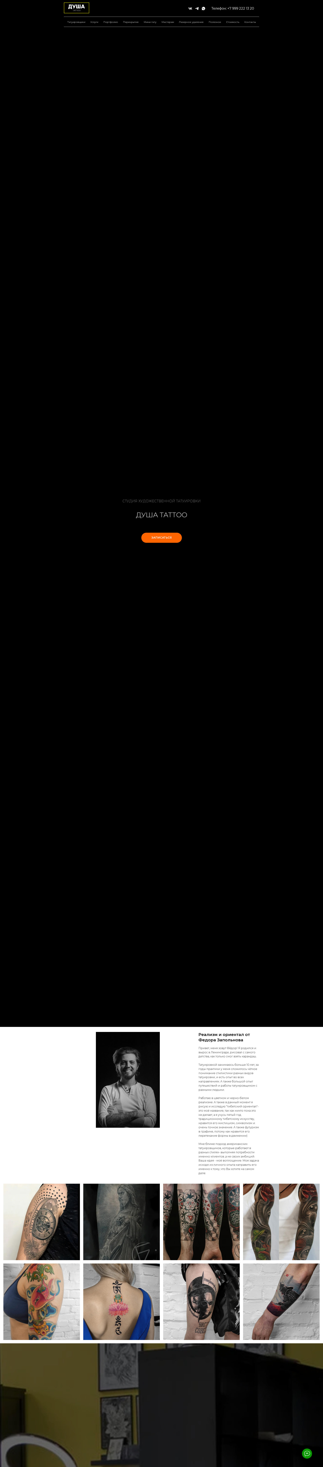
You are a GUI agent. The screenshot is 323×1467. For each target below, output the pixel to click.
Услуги (94, 22)
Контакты (250, 22)
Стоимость (232, 22)
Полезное (215, 22)
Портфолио (110, 22)
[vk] (190, 8)
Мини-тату (150, 22)
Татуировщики (76, 22)
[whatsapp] (203, 8)
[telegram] (197, 8)
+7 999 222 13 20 (240, 8)
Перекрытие (131, 22)
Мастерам (168, 22)
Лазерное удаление (191, 22)
